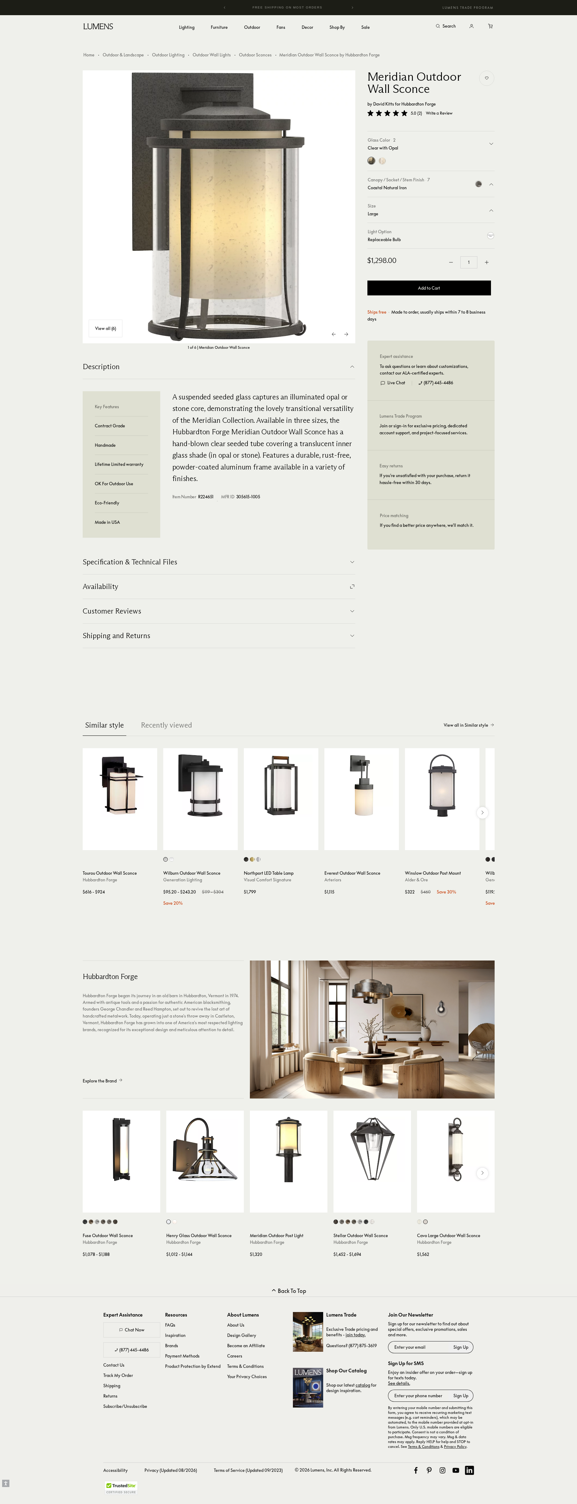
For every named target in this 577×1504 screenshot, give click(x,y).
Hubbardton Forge (418, 103)
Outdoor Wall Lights (212, 54)
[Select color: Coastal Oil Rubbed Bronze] (115, 1222)
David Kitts (383, 103)
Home (89, 54)
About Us (235, 1324)
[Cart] (491, 26)
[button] (387, 113)
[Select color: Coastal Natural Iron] (109, 1222)
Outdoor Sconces (255, 54)
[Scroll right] (482, 813)
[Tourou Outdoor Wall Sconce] (120, 785)
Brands (171, 1345)
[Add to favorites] (487, 78)
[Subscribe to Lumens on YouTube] (456, 1470)
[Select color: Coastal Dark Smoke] (103, 1222)
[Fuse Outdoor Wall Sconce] (121, 1149)
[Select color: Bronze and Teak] (246, 859)
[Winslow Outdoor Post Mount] (442, 785)
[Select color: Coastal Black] (85, 1222)
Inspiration (175, 1335)
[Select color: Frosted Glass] (174, 1222)
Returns (110, 1395)
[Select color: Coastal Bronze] (91, 1222)
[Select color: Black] (494, 859)
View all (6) (105, 328)
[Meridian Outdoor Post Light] (288, 1149)
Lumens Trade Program (468, 7)
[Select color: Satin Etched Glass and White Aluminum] (171, 859)
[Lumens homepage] (98, 27)
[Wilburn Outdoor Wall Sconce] (200, 785)
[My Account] (471, 26)
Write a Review (439, 113)
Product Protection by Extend (193, 1366)
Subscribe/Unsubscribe (125, 1406)
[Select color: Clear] (419, 1222)
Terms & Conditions (245, 1366)
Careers (234, 1355)
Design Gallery (241, 1335)
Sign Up (460, 1347)
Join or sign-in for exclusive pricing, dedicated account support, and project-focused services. (423, 429)
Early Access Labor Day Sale (288, 7)
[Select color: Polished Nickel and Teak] (258, 859)
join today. (356, 1334)
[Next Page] (346, 334)
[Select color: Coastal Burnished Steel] (97, 1222)
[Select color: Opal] (425, 1222)
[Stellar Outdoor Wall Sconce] (372, 1149)
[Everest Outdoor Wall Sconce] (361, 785)
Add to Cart (429, 288)
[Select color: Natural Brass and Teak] (252, 859)
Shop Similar (124, 844)
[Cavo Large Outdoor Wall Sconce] (456, 1149)
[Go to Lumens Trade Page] (308, 1332)
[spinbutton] (468, 262)
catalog (363, 1385)
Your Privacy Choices (247, 1376)
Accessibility (115, 1470)
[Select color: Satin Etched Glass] (165, 859)
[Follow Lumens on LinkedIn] (469, 1470)
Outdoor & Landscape (123, 54)
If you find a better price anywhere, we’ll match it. (426, 525)
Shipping (111, 1385)
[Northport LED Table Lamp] (281, 785)
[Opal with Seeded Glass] (382, 161)
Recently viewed (166, 725)
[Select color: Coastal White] (372, 1222)
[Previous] (224, 7)
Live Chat (396, 382)
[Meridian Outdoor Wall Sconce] (219, 206)
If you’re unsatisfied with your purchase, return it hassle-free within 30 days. (425, 479)
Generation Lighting (182, 879)
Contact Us (113, 1365)
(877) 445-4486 (438, 382)
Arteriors (332, 879)
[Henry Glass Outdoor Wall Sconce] (205, 1149)
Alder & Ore (416, 879)
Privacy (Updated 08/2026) (170, 1470)
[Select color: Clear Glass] (168, 1222)
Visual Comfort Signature (267, 879)
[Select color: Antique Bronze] (488, 859)
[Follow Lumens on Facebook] (416, 1470)
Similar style (104, 725)
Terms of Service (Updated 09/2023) (248, 1470)
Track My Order (118, 1375)
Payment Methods (182, 1355)
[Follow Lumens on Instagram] (442, 1470)
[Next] (352, 7)
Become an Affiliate (246, 1345)
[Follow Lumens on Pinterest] (429, 1470)
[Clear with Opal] (371, 161)
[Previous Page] (334, 334)
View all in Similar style (466, 725)
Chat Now (134, 1329)
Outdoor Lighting (168, 54)
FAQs (170, 1324)
